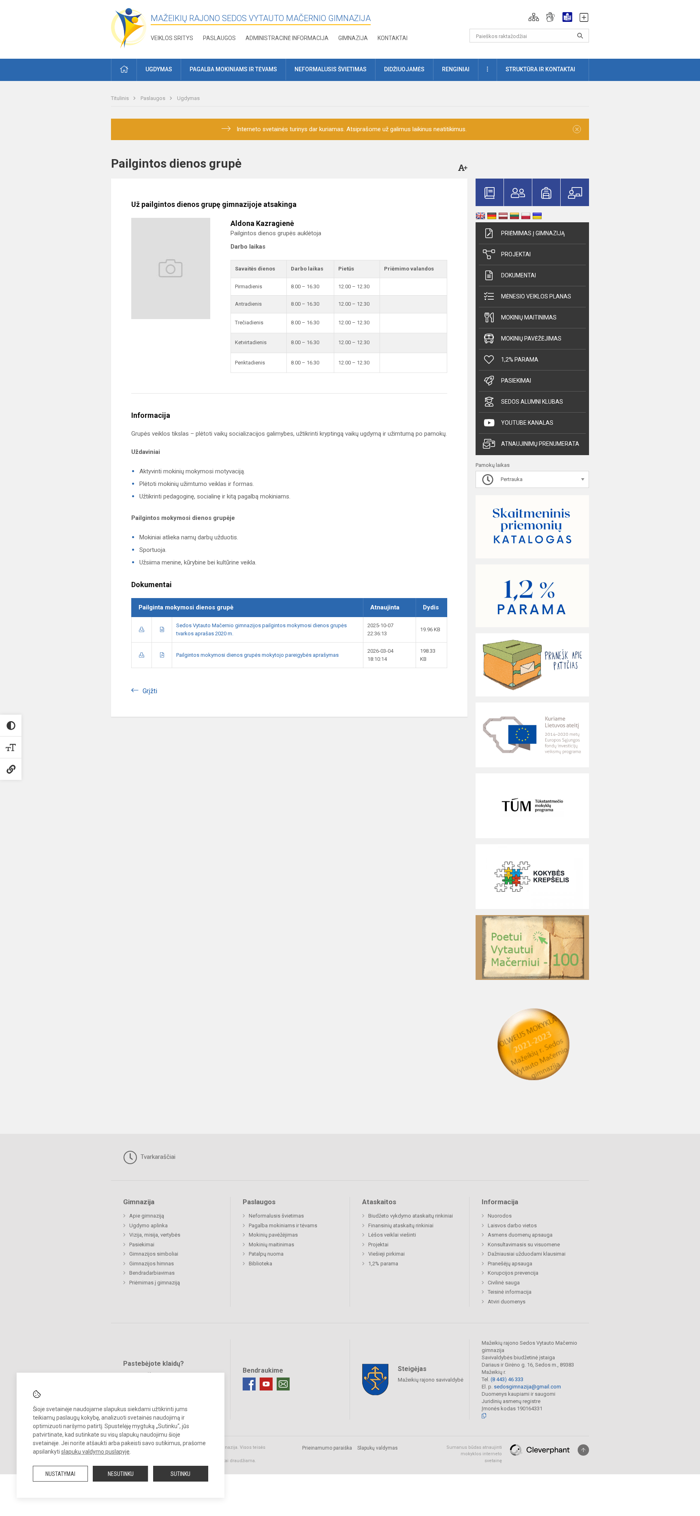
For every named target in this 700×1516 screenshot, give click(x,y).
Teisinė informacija (509, 1292)
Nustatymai (60, 1474)
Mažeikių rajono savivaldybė (430, 1379)
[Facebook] (249, 1384)
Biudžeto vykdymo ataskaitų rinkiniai (410, 1216)
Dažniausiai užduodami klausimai (527, 1254)
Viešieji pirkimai (386, 1254)
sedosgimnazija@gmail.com (527, 1387)
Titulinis (120, 98)
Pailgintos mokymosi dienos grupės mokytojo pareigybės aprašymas (257, 655)
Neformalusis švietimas (276, 1216)
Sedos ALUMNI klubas (532, 401)
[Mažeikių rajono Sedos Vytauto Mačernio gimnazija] (129, 28)
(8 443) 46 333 (507, 1379)
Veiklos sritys (172, 38)
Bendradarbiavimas (152, 1273)
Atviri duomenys (506, 1302)
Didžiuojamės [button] (404, 69)
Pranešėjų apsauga (510, 1263)
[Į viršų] (583, 1450)
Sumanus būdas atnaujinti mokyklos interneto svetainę (474, 1454)
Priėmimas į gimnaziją (533, 233)
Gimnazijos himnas (151, 1263)
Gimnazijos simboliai (153, 1254)
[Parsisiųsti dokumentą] (141, 629)
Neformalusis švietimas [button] (331, 69)
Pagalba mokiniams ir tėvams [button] (233, 69)
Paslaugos (219, 38)
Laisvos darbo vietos (512, 1225)
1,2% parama (519, 359)
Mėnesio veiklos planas (536, 296)
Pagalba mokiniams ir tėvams (283, 1225)
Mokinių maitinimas (529, 317)
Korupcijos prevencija (513, 1273)
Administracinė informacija (287, 38)
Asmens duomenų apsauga (520, 1235)
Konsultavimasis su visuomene (524, 1244)
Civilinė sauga (504, 1283)
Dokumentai (518, 275)
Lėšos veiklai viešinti (392, 1235)
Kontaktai (393, 38)
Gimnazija (353, 38)
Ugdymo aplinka (148, 1225)
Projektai (516, 254)
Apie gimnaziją (146, 1216)
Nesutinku (121, 1474)
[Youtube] (266, 1384)
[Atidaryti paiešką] (580, 35)
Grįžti (150, 691)
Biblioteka (260, 1263)
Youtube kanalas (527, 422)
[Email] (283, 1384)
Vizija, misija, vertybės (154, 1235)
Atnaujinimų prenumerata (540, 444)
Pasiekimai (516, 380)
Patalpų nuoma (266, 1254)
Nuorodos (500, 1216)
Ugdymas (188, 98)
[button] (533, 17)
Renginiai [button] (456, 69)
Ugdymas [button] (158, 69)
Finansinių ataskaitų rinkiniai (400, 1225)
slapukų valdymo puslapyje (95, 1451)
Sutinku (180, 1474)
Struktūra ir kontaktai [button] (540, 69)
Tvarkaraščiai (157, 1156)
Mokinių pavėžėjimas (531, 338)
